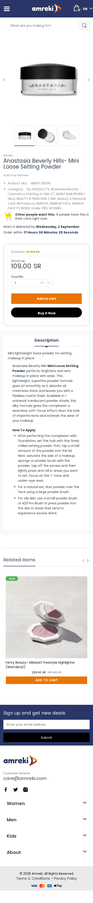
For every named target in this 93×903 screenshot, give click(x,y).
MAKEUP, (42, 203)
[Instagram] (25, 789)
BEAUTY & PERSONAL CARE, (37, 198)
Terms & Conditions (33, 878)
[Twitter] (15, 789)
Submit (46, 737)
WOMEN (55, 208)
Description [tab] (47, 340)
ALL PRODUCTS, (38, 189)
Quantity (17, 276)
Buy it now (47, 313)
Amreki (8, 155)
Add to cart (46, 298)
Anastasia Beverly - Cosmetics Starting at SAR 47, (44, 191)
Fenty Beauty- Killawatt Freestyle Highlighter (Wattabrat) (40, 664)
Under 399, (39, 208)
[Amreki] (46, 8)
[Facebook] (5, 789)
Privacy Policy (65, 878)
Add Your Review (15, 175)
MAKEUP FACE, (60, 203)
